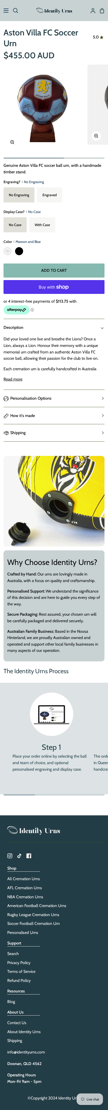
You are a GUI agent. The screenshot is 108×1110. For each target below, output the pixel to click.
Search (13, 953)
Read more (13, 379)
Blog (11, 1001)
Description (13, 327)
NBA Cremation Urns (25, 896)
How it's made (22, 415)
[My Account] (90, 10)
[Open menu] (4, 10)
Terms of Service (21, 971)
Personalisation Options (30, 398)
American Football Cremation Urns (36, 905)
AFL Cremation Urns (24, 887)
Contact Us (16, 1022)
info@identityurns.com (26, 1052)
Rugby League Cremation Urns (33, 914)
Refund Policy (19, 980)
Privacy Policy (18, 962)
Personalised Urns (22, 932)
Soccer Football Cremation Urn (33, 923)
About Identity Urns (24, 1031)
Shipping (18, 432)
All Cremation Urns (23, 878)
